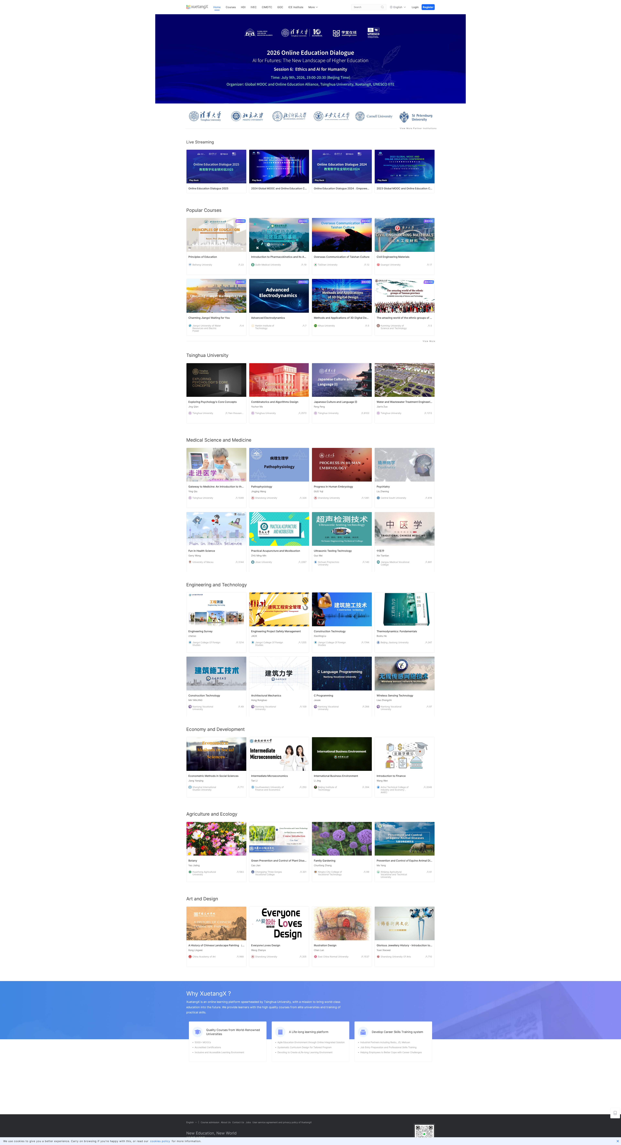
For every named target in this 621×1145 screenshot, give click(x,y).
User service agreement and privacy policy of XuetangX (282, 1122)
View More (429, 341)
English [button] (397, 7)
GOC (280, 7)
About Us (226, 1122)
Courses (231, 7)
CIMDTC (267, 7)
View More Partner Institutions (418, 128)
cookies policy (160, 1141)
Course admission (210, 1122)
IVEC (254, 7)
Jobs (248, 1122)
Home (217, 7)
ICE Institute (295, 7)
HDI (243, 7)
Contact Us (238, 1122)
